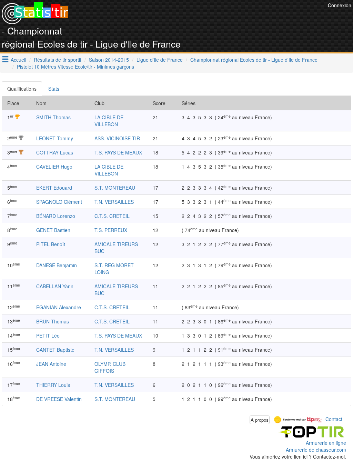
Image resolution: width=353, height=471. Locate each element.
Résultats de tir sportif (57, 59)
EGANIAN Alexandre (58, 307)
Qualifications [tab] (22, 88)
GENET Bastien (53, 230)
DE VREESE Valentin (59, 398)
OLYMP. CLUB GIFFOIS (109, 367)
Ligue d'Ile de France (160, 59)
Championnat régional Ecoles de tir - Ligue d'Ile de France (253, 59)
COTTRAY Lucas (54, 152)
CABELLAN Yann (54, 286)
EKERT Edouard (54, 187)
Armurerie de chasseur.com (316, 449)
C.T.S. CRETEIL (112, 215)
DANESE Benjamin (56, 265)
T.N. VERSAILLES (114, 201)
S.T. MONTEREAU (114, 187)
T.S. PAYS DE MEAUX (118, 152)
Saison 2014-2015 (109, 59)
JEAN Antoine (51, 363)
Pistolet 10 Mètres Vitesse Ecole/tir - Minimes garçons (75, 66)
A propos (260, 420)
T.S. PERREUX (110, 230)
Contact (333, 418)
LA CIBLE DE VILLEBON (108, 121)
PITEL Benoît (50, 244)
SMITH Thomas (53, 117)
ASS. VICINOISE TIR (117, 138)
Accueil (18, 59)
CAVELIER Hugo (54, 166)
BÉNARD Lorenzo (55, 215)
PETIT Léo (48, 335)
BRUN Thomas (52, 321)
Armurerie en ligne (326, 442)
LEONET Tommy (54, 138)
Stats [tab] (53, 88)
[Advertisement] (200, 17)
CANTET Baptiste (55, 349)
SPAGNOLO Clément (59, 201)
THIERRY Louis (53, 384)
